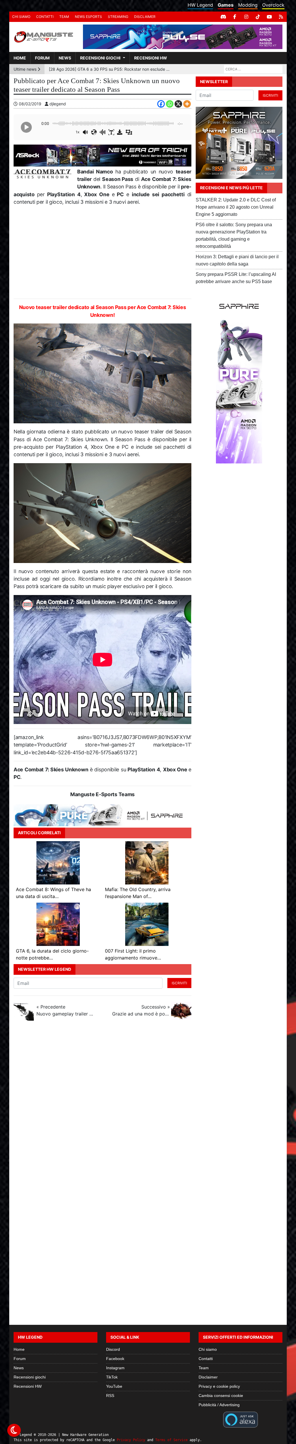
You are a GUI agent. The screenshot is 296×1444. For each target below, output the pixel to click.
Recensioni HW (150, 57)
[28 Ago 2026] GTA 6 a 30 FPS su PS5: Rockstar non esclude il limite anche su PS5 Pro (109, 69)
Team (64, 16)
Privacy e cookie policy (219, 1386)
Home (20, 57)
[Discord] (223, 17)
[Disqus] (148, 1102)
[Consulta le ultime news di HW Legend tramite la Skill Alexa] (240, 1419)
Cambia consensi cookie (221, 1395)
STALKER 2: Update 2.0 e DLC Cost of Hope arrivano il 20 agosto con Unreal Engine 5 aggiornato (236, 207)
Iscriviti (179, 983)
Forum (42, 57)
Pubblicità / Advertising (219, 1404)
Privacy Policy (131, 1440)
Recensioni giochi (100, 57)
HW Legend (200, 5)
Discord (113, 1349)
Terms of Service (171, 1440)
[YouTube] (269, 17)
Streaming (118, 16)
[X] (178, 104)
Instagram (115, 1368)
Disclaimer (145, 16)
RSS (110, 1395)
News (65, 57)
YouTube (114, 1386)
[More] (187, 104)
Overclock (273, 5)
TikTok (112, 1377)
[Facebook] (234, 17)
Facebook (115, 1358)
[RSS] (281, 17)
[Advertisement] (102, 252)
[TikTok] (258, 17)
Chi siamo (21, 16)
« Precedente (65, 1010)
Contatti (44, 16)
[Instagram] (246, 17)
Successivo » (141, 1010)
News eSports (88, 16)
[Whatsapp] (169, 104)
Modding (248, 5)
